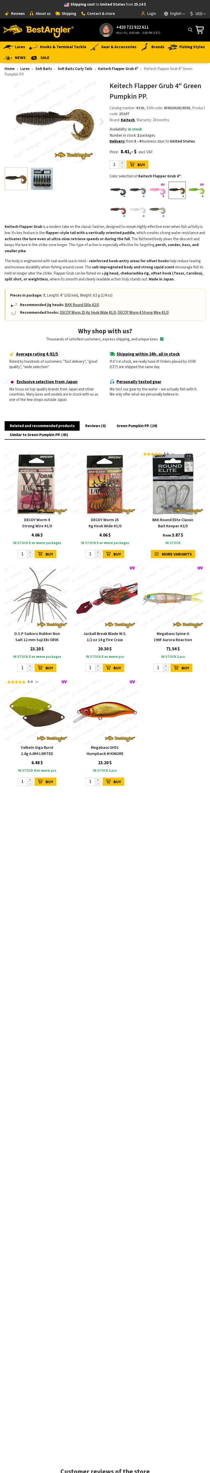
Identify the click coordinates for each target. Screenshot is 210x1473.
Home (10, 69)
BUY (141, 165)
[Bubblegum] (157, 190)
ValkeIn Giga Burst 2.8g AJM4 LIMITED (37, 750)
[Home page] (38, 30)
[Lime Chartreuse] (196, 190)
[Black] (118, 190)
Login (151, 13)
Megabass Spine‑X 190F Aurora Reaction (173, 637)
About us (43, 13)
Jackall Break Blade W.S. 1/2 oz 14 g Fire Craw (105, 637)
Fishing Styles (192, 47)
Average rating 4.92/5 (37, 354)
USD (199, 14)
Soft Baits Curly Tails (75, 69)
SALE (44, 57)
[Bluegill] (138, 190)
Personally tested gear (139, 382)
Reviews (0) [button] (95, 426)
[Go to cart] (201, 30)
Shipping (69, 13)
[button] (101, 121)
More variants (177, 554)
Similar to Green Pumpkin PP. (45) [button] (39, 435)
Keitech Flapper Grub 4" (118, 69)
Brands (157, 47)
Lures (20, 47)
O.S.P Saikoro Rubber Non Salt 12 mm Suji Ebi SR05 (37, 637)
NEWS (20, 57)
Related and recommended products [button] (42, 426)
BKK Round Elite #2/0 (82, 305)
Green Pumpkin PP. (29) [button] (137, 426)
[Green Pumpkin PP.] (177, 190)
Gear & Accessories (118, 47)
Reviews (18, 13)
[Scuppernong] (118, 210)
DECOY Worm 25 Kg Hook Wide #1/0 (88, 312)
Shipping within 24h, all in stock (148, 354)
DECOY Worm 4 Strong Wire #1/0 (143, 312)
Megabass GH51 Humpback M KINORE (105, 750)
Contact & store (101, 13)
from (108, 4)
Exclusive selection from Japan (47, 382)
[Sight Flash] (138, 210)
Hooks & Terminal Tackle (63, 47)
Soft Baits (43, 69)
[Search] (190, 30)
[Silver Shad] (157, 210)
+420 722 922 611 (132, 27)
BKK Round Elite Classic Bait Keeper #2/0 (173, 523)
